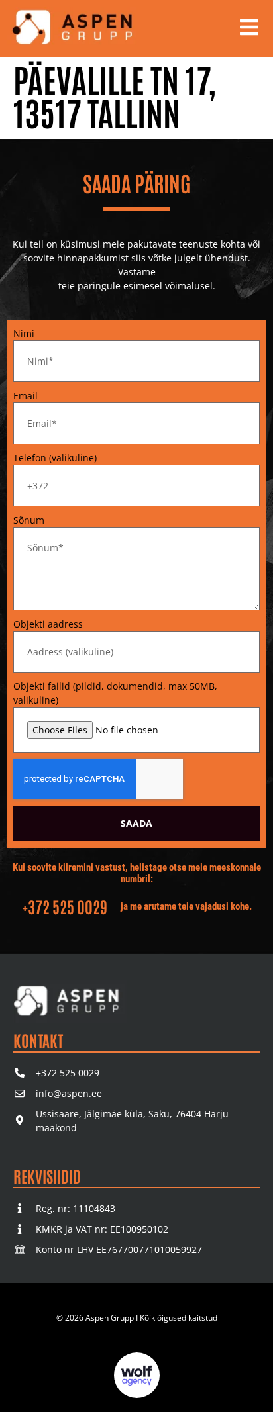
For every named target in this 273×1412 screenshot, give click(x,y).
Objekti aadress (48, 624)
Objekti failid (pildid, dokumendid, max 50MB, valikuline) (115, 693)
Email (25, 395)
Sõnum (28, 520)
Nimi (23, 333)
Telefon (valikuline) (55, 457)
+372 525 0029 (64, 906)
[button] (249, 28)
